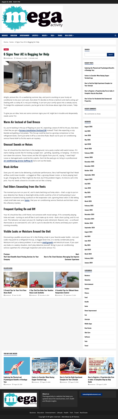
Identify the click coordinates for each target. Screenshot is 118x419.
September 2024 (90, 227)
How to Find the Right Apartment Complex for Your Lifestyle (71, 378)
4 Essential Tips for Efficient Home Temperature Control (66, 291)
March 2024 (88, 254)
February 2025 (89, 205)
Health (44, 35)
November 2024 (89, 219)
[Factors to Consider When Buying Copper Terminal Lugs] (45, 366)
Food (86, 297)
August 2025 (88, 179)
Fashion (87, 288)
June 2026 (88, 135)
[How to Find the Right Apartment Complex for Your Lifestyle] (73, 366)
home (6, 49)
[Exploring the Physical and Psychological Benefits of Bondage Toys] (17, 366)
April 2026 (88, 144)
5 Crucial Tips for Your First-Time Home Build (15, 291)
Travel (60, 35)
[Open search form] (115, 35)
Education (13, 35)
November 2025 (89, 166)
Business (5, 35)
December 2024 (89, 214)
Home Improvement (91, 310)
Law (86, 315)
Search (87, 49)
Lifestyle (35, 35)
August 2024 (88, 232)
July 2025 (87, 184)
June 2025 (88, 188)
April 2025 (88, 197)
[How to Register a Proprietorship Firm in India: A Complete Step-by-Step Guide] (101, 366)
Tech (52, 35)
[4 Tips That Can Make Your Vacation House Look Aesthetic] (41, 280)
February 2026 (89, 153)
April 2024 (88, 249)
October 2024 (89, 223)
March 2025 (88, 201)
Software (87, 337)
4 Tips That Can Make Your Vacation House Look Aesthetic (41, 291)
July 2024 (87, 236)
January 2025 (89, 210)
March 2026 (88, 148)
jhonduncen (9, 58)
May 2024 (87, 245)
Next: (61, 257)
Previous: (21, 257)
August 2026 (88, 126)
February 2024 (89, 258)
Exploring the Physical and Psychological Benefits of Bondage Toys (15, 379)
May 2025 (87, 192)
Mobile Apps (88, 324)
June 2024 (88, 241)
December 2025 (89, 162)
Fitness (87, 293)
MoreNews (65, 417)
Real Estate (68, 35)
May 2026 (87, 140)
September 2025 (90, 175)
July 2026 (87, 131)
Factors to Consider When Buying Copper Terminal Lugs (43, 378)
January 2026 (89, 157)
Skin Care (87, 332)
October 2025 (89, 170)
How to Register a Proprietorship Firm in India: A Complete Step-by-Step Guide (99, 92)
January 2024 (89, 263)
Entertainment (24, 35)
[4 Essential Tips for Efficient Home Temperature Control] (67, 280)
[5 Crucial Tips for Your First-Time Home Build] (16, 280)
